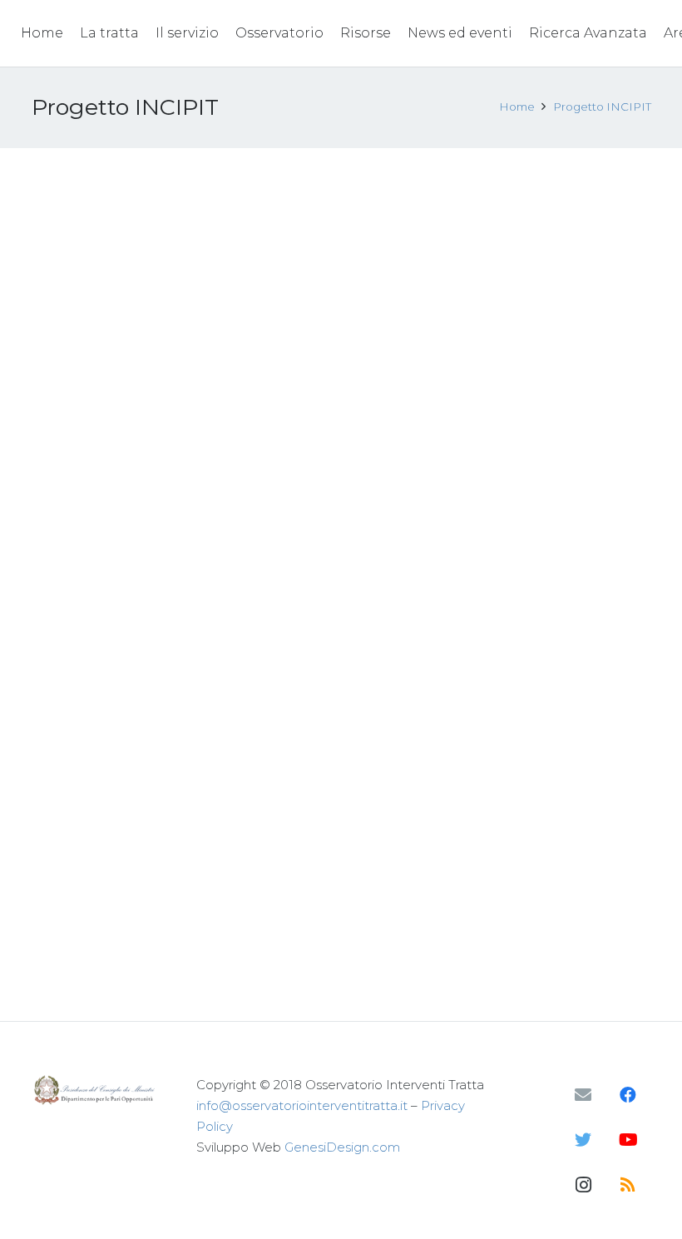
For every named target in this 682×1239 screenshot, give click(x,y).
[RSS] (628, 1185)
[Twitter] (583, 1140)
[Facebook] (628, 1095)
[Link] (96, 1089)
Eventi (154, 238)
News (193, 238)
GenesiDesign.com (342, 1147)
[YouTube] (628, 1140)
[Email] (583, 1095)
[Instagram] (583, 1185)
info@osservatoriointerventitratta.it (302, 1105)
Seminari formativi (558, 384)
